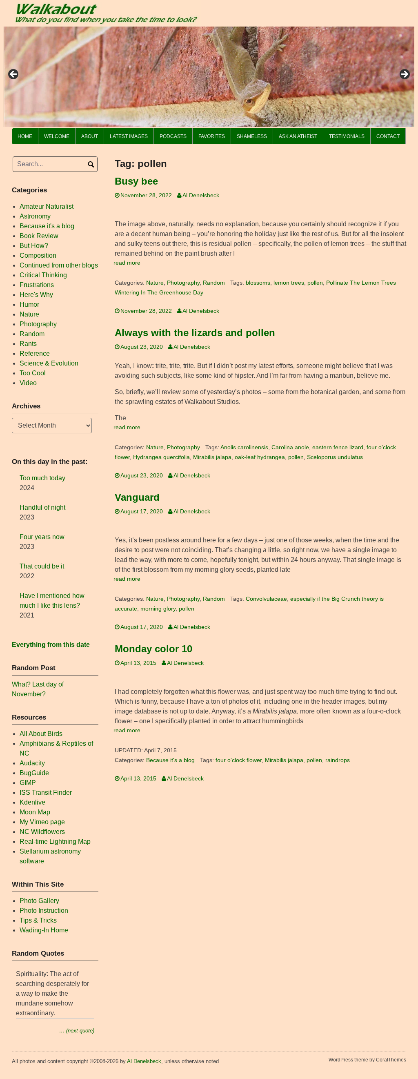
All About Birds (41, 733)
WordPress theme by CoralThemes (367, 1060)
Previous (14, 75)
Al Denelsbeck (200, 195)
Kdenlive (32, 802)
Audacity (32, 763)
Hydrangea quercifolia (161, 457)
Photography (183, 283)
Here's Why (36, 294)
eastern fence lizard (337, 447)
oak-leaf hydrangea (260, 457)
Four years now (42, 536)
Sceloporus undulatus (335, 457)
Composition (38, 255)
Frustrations (37, 284)
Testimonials (347, 136)
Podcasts (173, 136)
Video (28, 382)
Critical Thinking (43, 275)
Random (214, 283)
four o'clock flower (239, 760)
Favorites (211, 136)
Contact (388, 136)
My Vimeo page (42, 821)
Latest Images (129, 136)
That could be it (42, 566)
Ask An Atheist (298, 136)
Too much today (42, 478)
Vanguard (137, 497)
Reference (35, 353)
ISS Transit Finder (46, 792)
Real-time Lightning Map (55, 841)
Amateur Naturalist (46, 206)
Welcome (56, 136)
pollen (315, 283)
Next (404, 75)
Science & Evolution (49, 363)
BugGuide (34, 772)
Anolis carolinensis (244, 447)
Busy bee (136, 181)
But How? (34, 245)
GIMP (28, 782)
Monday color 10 (153, 648)
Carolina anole (290, 447)
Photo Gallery (39, 900)
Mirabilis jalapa (212, 457)
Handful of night (42, 507)
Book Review (39, 235)
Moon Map (35, 812)
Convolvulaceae (266, 599)
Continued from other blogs (59, 265)
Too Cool (33, 373)
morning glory (158, 609)
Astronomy (35, 216)
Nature (155, 283)
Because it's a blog (170, 760)
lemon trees (288, 283)
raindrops (337, 760)
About (89, 136)
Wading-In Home (44, 930)
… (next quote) (76, 1031)
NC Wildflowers (42, 831)
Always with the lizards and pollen (195, 332)
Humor (29, 304)
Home (25, 136)
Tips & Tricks (38, 920)
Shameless (252, 136)
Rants (28, 343)
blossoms (258, 283)
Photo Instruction (44, 910)
